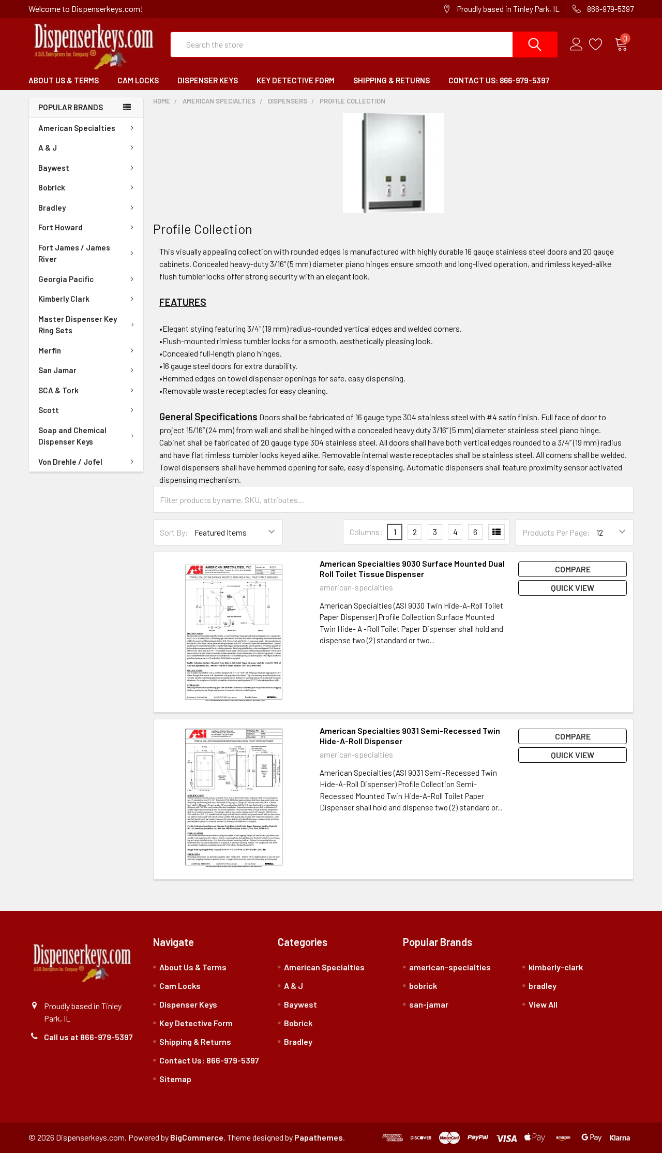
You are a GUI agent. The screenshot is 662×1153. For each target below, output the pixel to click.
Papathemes (318, 1137)
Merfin (49, 350)
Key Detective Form (296, 80)
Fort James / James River (74, 253)
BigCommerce (196, 1137)
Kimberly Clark (63, 298)
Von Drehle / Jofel (70, 461)
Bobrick (51, 187)
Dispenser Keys (207, 80)
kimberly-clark (556, 967)
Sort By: (174, 532)
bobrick (423, 986)
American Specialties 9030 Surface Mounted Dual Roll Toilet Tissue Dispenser (412, 568)
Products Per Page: (556, 532)
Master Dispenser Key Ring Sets (77, 324)
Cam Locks (138, 80)
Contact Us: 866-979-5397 (498, 80)
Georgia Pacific (66, 279)
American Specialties (76, 127)
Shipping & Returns (391, 80)
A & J (47, 147)
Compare (573, 569)
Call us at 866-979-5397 (88, 1037)
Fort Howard (60, 227)
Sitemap (175, 1079)
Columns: (366, 532)
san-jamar (428, 1004)
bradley (542, 986)
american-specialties (450, 967)
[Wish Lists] (601, 44)
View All (543, 1004)
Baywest (53, 167)
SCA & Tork (58, 390)
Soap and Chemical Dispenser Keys (72, 436)
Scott (48, 410)
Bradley (52, 207)
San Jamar (57, 370)
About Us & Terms (63, 80)
